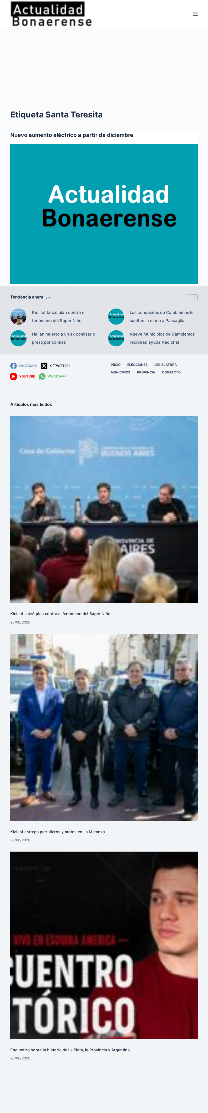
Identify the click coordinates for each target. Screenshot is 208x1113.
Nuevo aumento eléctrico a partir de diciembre (71, 135)
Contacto (171, 372)
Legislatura (165, 365)
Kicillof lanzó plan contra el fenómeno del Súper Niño (59, 316)
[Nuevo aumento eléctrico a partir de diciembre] (103, 214)
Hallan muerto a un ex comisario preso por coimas (63, 338)
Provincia (146, 372)
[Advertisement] (104, 68)
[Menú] (195, 13)
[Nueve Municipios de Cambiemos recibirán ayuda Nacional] (116, 338)
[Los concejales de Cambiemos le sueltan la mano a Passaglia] (116, 316)
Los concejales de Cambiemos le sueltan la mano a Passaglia (162, 316)
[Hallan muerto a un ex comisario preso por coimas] (18, 338)
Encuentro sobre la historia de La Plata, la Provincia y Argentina (70, 1050)
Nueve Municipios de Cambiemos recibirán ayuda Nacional (162, 338)
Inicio (116, 365)
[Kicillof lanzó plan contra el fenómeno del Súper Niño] (18, 316)
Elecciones (137, 365)
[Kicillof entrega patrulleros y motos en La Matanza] (103, 727)
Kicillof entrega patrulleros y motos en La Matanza (57, 831)
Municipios (120, 372)
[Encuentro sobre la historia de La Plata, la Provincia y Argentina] (103, 945)
